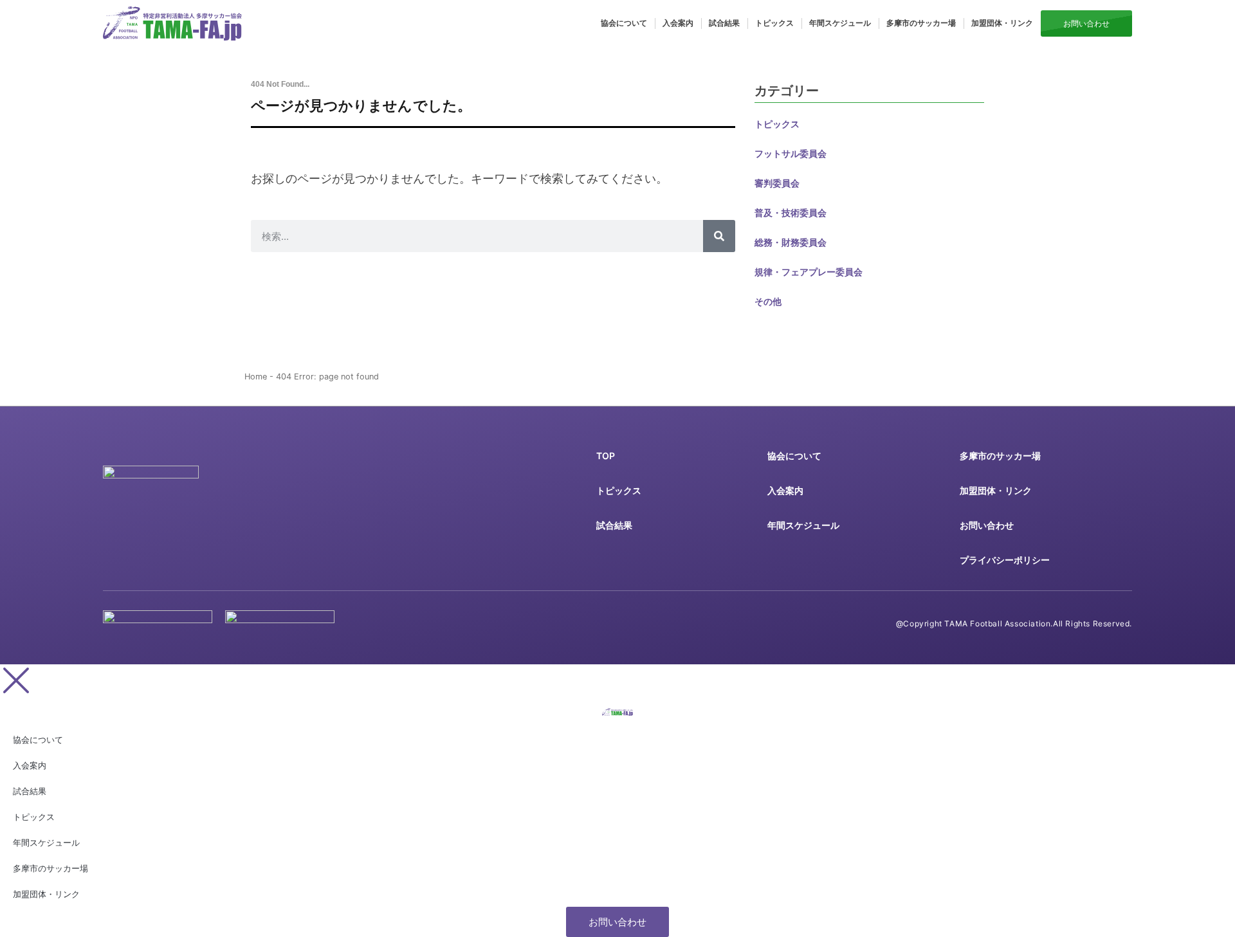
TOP (605, 455)
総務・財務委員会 (791, 242)
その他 (768, 301)
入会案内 (678, 23)
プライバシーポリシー (1005, 559)
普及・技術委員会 (791, 212)
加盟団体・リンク (1002, 23)
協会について (624, 23)
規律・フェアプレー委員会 (809, 271)
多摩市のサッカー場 (921, 23)
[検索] (719, 236)
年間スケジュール (840, 23)
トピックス (774, 23)
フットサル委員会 (791, 153)
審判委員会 (777, 182)
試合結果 (724, 23)
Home (255, 376)
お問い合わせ (987, 525)
